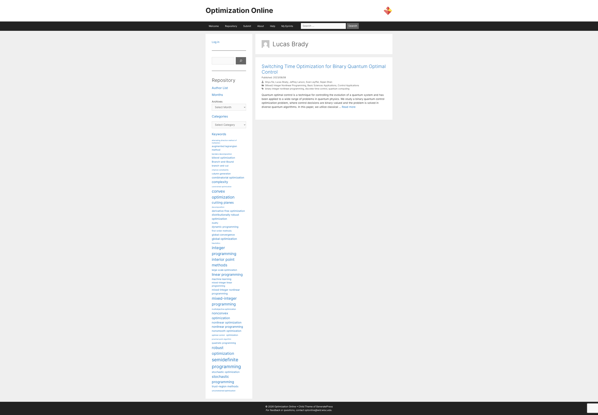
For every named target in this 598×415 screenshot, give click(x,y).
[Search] (241, 61)
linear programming (227, 274)
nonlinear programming (227, 326)
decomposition (218, 207)
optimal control (218, 335)
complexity (220, 182)
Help (272, 26)
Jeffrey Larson (297, 82)
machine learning (221, 279)
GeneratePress (324, 406)
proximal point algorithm (221, 339)
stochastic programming (223, 379)
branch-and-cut (220, 165)
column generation (221, 173)
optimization (232, 335)
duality (215, 223)
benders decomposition (222, 154)
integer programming (224, 250)
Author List (220, 88)
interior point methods (223, 262)
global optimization (224, 238)
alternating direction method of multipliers (224, 141)
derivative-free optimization (228, 210)
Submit (247, 26)
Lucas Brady (281, 82)
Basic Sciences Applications (322, 85)
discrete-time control (316, 88)
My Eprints (287, 26)
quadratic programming (224, 343)
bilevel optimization (223, 157)
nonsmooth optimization (226, 330)
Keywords (219, 134)
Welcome (214, 26)
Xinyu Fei (269, 82)
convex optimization (223, 194)
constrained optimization (221, 187)
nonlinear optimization (227, 322)
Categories (220, 116)
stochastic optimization (226, 371)
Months (217, 95)
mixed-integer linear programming (222, 284)
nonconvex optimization (221, 315)
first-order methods (222, 231)
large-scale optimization (224, 270)
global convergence (223, 234)
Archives (217, 101)
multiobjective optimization (224, 309)
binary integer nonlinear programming (284, 88)
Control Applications (348, 85)
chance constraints (220, 170)
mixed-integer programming (224, 301)
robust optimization (223, 350)
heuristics (216, 243)
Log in (215, 42)
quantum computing (338, 88)
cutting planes (223, 202)
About (260, 26)
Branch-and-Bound (223, 161)
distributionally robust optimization (225, 216)
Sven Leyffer (312, 82)
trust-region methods (225, 386)
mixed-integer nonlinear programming (226, 291)
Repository (231, 26)
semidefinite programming (226, 363)
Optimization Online (239, 10)
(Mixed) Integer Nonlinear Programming (285, 85)
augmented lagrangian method (224, 148)
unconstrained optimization (223, 390)
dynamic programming (225, 226)
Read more (349, 106)
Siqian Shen (326, 82)
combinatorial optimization (228, 177)
